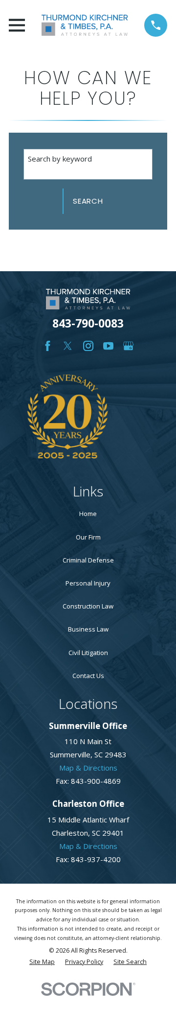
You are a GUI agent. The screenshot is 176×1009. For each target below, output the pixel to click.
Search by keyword (60, 159)
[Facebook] (48, 346)
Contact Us (88, 675)
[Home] (85, 25)
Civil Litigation (88, 652)
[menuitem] (42, 962)
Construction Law (88, 606)
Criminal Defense (88, 560)
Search (88, 201)
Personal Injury (88, 583)
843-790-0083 (88, 323)
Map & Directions (88, 768)
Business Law (88, 629)
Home (88, 513)
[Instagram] (88, 346)
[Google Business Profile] (128, 346)
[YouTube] (108, 346)
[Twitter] (68, 346)
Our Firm (88, 537)
